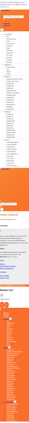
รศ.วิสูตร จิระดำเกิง (10, 147)
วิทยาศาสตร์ (9, 62)
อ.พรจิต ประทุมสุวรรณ (11, 149)
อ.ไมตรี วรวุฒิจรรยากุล (11, 165)
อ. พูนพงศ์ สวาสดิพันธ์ (11, 144)
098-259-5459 (4, 278)
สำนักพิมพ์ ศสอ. (10, 125)
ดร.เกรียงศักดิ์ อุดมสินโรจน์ (12, 142)
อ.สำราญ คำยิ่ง (9, 156)
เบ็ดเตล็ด (8, 71)
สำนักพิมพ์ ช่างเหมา (10, 104)
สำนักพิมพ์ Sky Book (11, 90)
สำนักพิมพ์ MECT (10, 97)
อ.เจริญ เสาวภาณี (10, 163)
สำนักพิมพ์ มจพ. (10, 114)
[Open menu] (2, 209)
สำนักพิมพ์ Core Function (12, 81)
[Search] (4, 19)
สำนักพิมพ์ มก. (9, 107)
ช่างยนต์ (8, 48)
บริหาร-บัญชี (9, 57)
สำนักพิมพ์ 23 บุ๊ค (10, 100)
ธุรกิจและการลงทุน (10, 67)
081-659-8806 (4, 276)
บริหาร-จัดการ (9, 55)
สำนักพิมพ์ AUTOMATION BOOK (14, 79)
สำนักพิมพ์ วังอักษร (10, 121)
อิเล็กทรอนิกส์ (9, 50)
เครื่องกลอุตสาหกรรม (11, 39)
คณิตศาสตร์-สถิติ (10, 43)
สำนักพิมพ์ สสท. (10, 128)
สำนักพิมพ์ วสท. (10, 119)
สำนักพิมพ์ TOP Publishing (12, 93)
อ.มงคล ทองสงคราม (11, 151)
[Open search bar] (1, 201)
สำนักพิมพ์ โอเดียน (10, 135)
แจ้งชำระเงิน (6, 26)
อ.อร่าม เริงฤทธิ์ (10, 158)
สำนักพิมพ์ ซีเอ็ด (10, 109)
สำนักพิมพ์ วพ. (9, 116)
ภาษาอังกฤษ (9, 59)
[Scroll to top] (2, 305)
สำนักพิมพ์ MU (9, 88)
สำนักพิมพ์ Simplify (10, 95)
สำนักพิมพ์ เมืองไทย (10, 130)
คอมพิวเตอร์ (9, 46)
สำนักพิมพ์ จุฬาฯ (10, 102)
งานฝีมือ (8, 74)
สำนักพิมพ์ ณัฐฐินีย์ (10, 137)
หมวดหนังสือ (6, 319)
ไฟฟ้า (7, 36)
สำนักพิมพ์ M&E (10, 83)
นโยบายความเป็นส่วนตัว (6, 268)
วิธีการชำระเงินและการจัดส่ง (7, 266)
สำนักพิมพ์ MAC (10, 86)
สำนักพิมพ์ (5, 348)
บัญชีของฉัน (6, 24)
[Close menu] (0, 309)
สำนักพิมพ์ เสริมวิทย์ (11, 132)
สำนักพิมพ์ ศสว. (10, 123)
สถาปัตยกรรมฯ (9, 53)
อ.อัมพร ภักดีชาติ (10, 160)
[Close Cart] (1, 295)
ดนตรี (7, 69)
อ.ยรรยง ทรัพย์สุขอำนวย (12, 154)
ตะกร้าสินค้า (5, 316)
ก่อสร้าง (8, 41)
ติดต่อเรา (2, 264)
